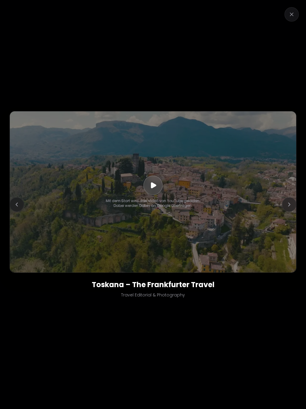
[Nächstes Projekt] (289, 204)
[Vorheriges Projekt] (17, 204)
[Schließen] (291, 14)
